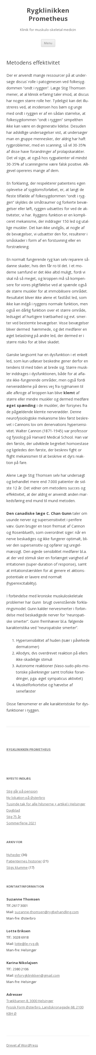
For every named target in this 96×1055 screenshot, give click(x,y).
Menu (48, 43)
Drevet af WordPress (22, 1045)
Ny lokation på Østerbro (25, 797)
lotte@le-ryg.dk (27, 943)
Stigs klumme (17, 867)
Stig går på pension (22, 791)
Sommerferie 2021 (21, 823)
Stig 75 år (13, 816)
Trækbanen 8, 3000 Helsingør (29, 1000)
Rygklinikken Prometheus (48, 14)
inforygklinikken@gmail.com (37, 975)
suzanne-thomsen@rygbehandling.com (47, 912)
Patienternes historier (24, 861)
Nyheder (13, 854)
